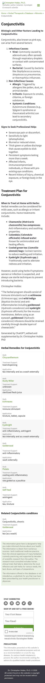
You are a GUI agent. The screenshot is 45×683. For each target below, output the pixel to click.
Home (3, 13)
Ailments (38, 13)
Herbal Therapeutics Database (20, 13)
